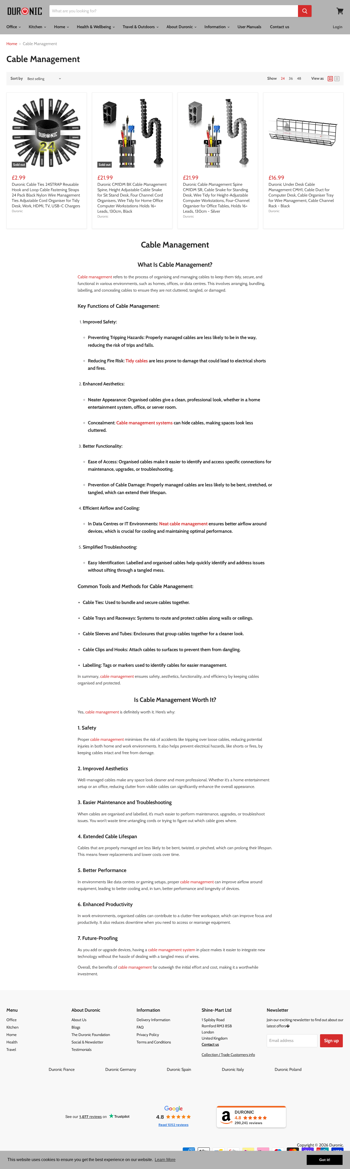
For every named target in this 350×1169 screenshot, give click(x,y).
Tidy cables (137, 361)
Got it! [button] (324, 1160)
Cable (122, 423)
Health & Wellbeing (94, 26)
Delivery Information (153, 1020)
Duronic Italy (248, 1069)
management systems (150, 423)
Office (12, 26)
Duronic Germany (135, 1069)
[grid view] (330, 78)
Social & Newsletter (87, 1042)
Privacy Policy (148, 1034)
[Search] (305, 11)
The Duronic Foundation (90, 1034)
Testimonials (81, 1049)
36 (291, 78)
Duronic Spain (194, 1069)
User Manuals (249, 26)
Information (215, 26)
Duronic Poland (288, 1069)
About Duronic (180, 26)
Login (337, 27)
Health (11, 1042)
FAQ (140, 1027)
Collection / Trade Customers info (228, 1054)
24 (283, 78)
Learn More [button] (165, 1159)
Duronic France (76, 1069)
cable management (117, 676)
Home (60, 26)
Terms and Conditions (154, 1042)
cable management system (171, 949)
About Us (78, 1020)
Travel (11, 1049)
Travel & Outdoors (139, 26)
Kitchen (36, 26)
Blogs (75, 1027)
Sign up (331, 1040)
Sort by (17, 78)
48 (299, 78)
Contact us (279, 26)
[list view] (336, 78)
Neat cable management (183, 524)
